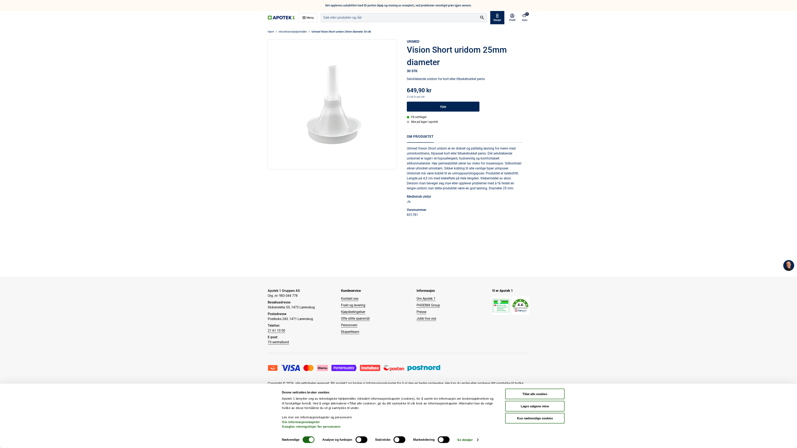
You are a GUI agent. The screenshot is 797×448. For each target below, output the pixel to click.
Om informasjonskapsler (301, 422)
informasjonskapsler (381, 383)
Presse (421, 312)
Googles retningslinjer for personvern (311, 426)
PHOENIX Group (428, 305)
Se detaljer (465, 440)
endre (466, 383)
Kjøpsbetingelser (353, 312)
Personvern (349, 325)
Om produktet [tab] (420, 136)
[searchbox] (399, 17)
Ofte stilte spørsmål (355, 318)
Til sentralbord (278, 342)
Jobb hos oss (426, 318)
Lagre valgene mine (535, 406)
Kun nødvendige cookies (535, 418)
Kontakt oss (349, 299)
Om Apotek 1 (426, 299)
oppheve (483, 383)
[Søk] (482, 17)
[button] (520, 306)
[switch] (361, 439)
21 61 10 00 (276, 330)
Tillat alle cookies (534, 394)
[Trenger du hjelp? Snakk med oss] (789, 265)
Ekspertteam (350, 332)
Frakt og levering (353, 305)
